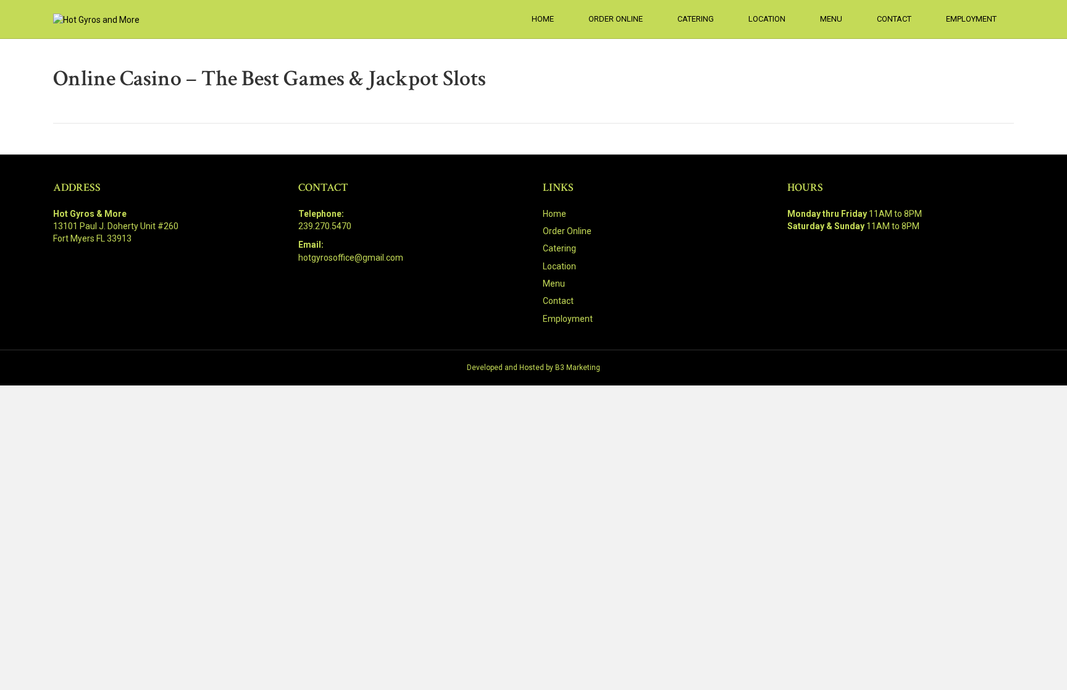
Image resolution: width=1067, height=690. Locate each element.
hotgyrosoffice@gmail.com (350, 258)
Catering (695, 18)
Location (766, 18)
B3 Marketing (577, 367)
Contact (894, 18)
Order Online (615, 18)
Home (543, 18)
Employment (971, 18)
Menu (831, 18)
